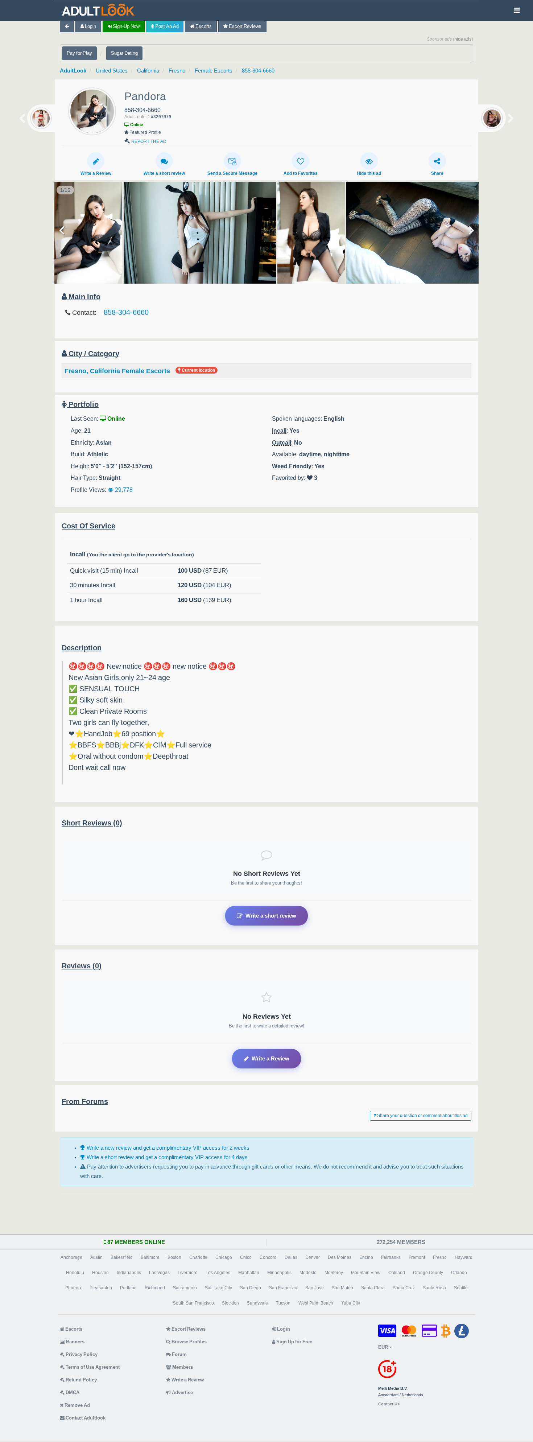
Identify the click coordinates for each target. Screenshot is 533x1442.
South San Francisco (193, 1303)
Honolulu (75, 1272)
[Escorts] (100, 10)
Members (182, 1367)
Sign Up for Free (293, 1341)
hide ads (463, 39)
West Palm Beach (315, 1303)
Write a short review (164, 173)
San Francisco (283, 1288)
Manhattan (248, 1272)
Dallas (291, 1257)
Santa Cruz (404, 1288)
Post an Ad (166, 26)
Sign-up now (126, 26)
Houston (100, 1272)
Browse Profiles (188, 1341)
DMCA (72, 1392)
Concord (268, 1257)
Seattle (461, 1288)
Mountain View (365, 1272)
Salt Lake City (218, 1288)
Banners (74, 1341)
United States (112, 70)
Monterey (334, 1272)
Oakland (396, 1272)
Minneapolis (279, 1272)
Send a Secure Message (232, 173)
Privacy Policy (81, 1354)
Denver (312, 1257)
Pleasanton (101, 1288)
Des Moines (339, 1257)
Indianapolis (129, 1272)
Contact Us (389, 1404)
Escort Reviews (244, 26)
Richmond (155, 1288)
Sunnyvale (257, 1303)
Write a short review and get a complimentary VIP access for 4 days (166, 1157)
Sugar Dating (124, 53)
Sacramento (185, 1288)
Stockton (230, 1303)
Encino (366, 1257)
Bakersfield (122, 1257)
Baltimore (150, 1257)
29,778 (123, 490)
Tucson (283, 1303)
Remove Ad (76, 1405)
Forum (179, 1354)
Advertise (182, 1392)
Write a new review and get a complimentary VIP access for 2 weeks (167, 1147)
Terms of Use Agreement (92, 1367)
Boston (174, 1257)
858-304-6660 (258, 70)
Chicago (223, 1257)
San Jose (314, 1288)
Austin (96, 1257)
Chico (246, 1257)
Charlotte (198, 1257)
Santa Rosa (434, 1288)
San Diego (250, 1288)
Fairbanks (391, 1257)
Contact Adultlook (85, 1418)
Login (90, 26)
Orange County (428, 1272)
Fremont (417, 1257)
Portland (128, 1288)
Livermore (188, 1272)
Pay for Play (79, 53)
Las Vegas (159, 1272)
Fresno (177, 70)
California (148, 70)
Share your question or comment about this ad (422, 1115)
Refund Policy (81, 1379)
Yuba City (350, 1303)
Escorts (203, 26)
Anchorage (71, 1257)
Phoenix (73, 1288)
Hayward (463, 1257)
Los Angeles (218, 1272)
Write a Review (95, 173)
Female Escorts (213, 70)
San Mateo (342, 1288)
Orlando (459, 1272)
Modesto (308, 1272)
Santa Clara (373, 1288)
